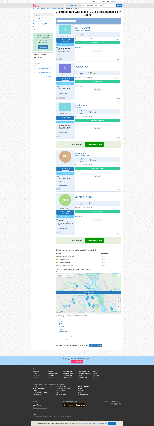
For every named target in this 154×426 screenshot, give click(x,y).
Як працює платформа (39, 388)
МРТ (34, 29)
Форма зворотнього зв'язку (40, 408)
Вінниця (61, 328)
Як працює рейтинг (61, 386)
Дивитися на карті (62, 54)
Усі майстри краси (68, 373)
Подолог (50, 377)
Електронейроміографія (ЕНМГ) (41, 21)
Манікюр (95, 377)
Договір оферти (37, 394)
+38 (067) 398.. (66, 169)
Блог (57, 392)
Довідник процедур (61, 394)
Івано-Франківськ (63, 331)
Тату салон (36, 377)
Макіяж (80, 375)
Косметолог (36, 371)
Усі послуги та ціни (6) (97, 81)
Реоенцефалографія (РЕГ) (40, 24)
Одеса (60, 320)
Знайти (118, 5)
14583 (45, 42)
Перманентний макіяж (84, 373)
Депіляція (95, 371)
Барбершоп (51, 375)
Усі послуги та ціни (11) (98, 168)
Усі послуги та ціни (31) (98, 42)
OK (112, 423)
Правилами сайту (103, 423)
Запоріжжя (61, 326)
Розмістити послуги (95, 144)
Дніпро (60, 323)
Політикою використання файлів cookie (89, 423)
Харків (60, 321)
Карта (79, 392)
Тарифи (35, 390)
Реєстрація (113, 1)
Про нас (35, 386)
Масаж (95, 373)
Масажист (50, 371)
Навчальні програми (83, 386)
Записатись (66, 44)
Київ (60, 318)
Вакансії (80, 388)
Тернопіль (61, 332)
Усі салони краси (67, 371)
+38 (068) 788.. (66, 40)
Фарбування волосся (83, 371)
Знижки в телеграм (83, 394)
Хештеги (80, 390)
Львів (60, 324)
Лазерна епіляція (82, 377)
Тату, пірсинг (96, 375)
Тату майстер (36, 375)
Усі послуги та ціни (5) (97, 120)
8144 (45, 40)
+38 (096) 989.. (66, 79)
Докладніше (98, 50)
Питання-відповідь (60, 390)
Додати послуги (96, 345)
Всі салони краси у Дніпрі (62, 339)
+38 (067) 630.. (66, 117)
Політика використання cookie (63, 388)
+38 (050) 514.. (66, 212)
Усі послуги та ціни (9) (97, 211)
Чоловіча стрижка (67, 375)
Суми (60, 329)
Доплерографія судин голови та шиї (42, 26)
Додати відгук (78, 47)
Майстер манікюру (53, 373)
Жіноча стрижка (67, 377)
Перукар (35, 373)
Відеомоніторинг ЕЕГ (38, 18)
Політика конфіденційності (40, 392)
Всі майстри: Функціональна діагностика (66, 336)
